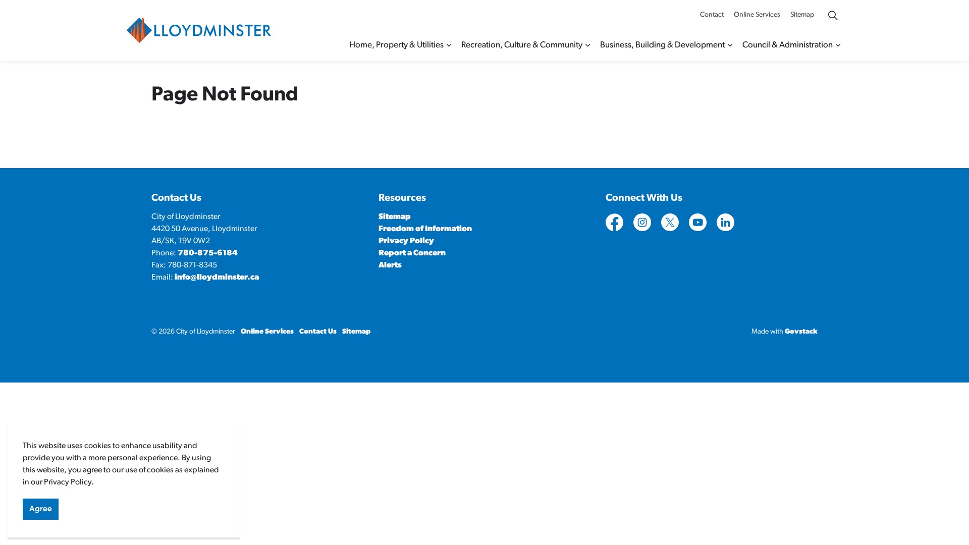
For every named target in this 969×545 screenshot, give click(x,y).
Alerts (390, 265)
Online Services (757, 15)
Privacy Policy (406, 241)
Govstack (801, 332)
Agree (40, 509)
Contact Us (318, 332)
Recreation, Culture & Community (521, 45)
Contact (712, 15)
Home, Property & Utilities (396, 45)
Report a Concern (412, 253)
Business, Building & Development (662, 45)
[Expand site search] (833, 15)
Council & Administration (787, 45)
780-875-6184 (208, 253)
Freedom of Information (425, 229)
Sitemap (802, 15)
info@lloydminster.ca (217, 278)
